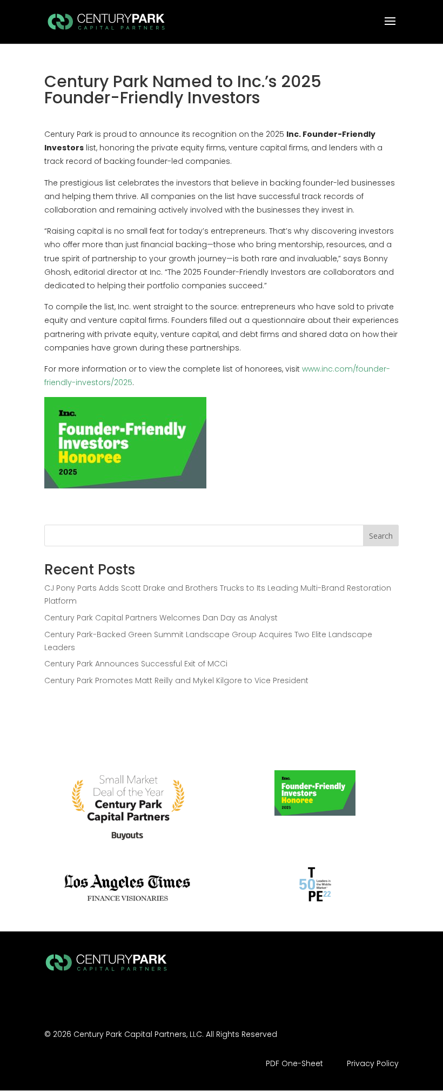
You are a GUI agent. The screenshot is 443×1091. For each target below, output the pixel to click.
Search (381, 536)
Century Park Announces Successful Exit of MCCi (135, 663)
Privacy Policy (373, 1063)
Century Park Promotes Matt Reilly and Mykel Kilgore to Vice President (176, 680)
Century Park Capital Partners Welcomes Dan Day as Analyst (161, 617)
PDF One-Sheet (294, 1063)
